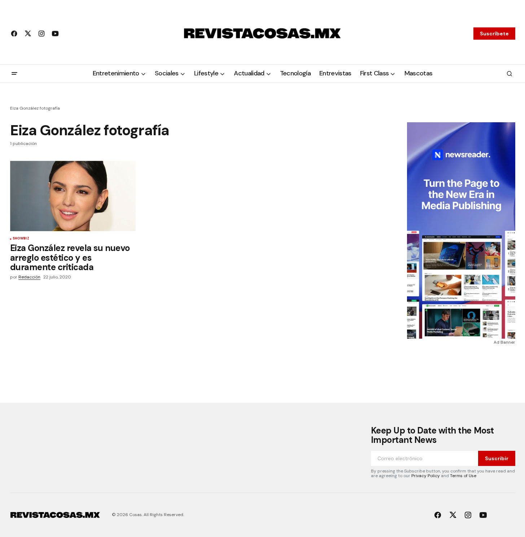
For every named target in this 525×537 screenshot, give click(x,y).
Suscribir (496, 458)
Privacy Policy (425, 476)
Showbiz (21, 239)
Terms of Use (463, 476)
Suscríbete (494, 33)
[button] (14, 73)
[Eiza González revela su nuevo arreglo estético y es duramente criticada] (73, 196)
